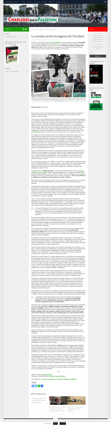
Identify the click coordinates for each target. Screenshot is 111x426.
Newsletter (52, 25)
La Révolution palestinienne (11, 2)
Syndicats (44, 2)
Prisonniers (37, 2)
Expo (34, 25)
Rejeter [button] (55, 423)
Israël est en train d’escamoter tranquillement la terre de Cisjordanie (75, 409)
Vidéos (58, 25)
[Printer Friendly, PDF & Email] (33, 382)
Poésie (29, 2)
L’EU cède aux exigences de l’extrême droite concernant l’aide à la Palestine (38, 400)
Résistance (51, 2)
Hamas (33, 29)
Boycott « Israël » (27, 25)
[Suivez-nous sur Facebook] (23, 29)
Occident (46, 29)
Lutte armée (39, 29)
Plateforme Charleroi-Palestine (13, 25)
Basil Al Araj (39, 132)
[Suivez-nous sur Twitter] (26, 29)
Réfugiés (58, 2)
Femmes (23, 2)
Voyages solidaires (42, 25)
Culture (64, 2)
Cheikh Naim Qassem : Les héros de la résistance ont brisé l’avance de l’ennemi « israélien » (57, 409)
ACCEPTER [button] (62, 423)
